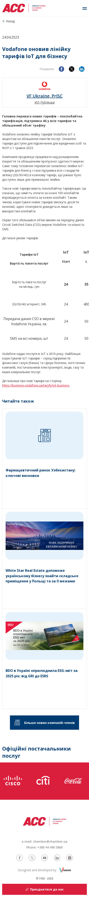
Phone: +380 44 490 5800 (44, 847)
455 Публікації (44, 102)
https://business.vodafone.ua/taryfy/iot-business (35, 385)
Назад (10, 21)
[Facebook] (61, 69)
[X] (72, 69)
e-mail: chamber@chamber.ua (44, 841)
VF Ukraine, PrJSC (45, 96)
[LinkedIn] (82, 69)
